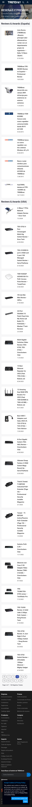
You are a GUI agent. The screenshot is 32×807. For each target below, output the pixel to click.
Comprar (20, 715)
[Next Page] (16, 680)
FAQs (2, 753)
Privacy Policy (23, 793)
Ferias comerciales (22, 708)
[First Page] (4, 676)
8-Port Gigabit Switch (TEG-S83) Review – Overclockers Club (22, 444)
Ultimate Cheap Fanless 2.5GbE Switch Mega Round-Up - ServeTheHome (22, 466)
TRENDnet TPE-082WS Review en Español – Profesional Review (22, 72)
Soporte (3, 739)
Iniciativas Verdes (6, 699)
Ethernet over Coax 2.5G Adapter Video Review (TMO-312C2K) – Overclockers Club (22, 570)
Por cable (3, 723)
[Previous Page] (9, 676)
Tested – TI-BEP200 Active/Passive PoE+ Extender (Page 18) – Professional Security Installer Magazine (22, 523)
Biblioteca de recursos (23, 711)
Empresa (4, 694)
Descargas (4, 747)
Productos (4, 715)
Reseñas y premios (22, 702)
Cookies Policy (10, 794)
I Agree (25, 801)
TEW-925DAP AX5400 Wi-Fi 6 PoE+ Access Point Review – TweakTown (22, 279)
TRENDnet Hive (5, 735)
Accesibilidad (5, 708)
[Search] (23, 2)
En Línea (19, 718)
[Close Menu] (3, 2)
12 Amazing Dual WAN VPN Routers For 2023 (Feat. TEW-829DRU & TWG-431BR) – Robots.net (22, 397)
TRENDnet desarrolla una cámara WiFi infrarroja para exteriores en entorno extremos (22, 95)
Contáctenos (4, 702)
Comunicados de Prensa (24, 699)
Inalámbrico (4, 720)
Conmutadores (5, 718)
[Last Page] (21, 680)
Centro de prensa (22, 697)
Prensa (19, 694)
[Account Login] (28, 2)
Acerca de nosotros (6, 697)
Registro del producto (7, 750)
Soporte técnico (5, 741)
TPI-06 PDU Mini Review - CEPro (22, 297)
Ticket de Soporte (6, 744)
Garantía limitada (6, 762)
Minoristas (20, 720)
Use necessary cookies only (19, 798)
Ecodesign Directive (6, 759)
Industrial (3, 729)
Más (2, 732)
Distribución (20, 723)
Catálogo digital (5, 711)
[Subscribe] (29, 775)
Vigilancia (4, 726)
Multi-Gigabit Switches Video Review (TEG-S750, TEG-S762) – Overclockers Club (22, 347)
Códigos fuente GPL (6, 756)
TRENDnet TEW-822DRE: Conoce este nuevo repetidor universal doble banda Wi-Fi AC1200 (22, 121)
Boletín (19, 705)
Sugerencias (4, 705)
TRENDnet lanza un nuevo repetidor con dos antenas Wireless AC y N (23, 145)
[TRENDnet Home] (14, 2)
